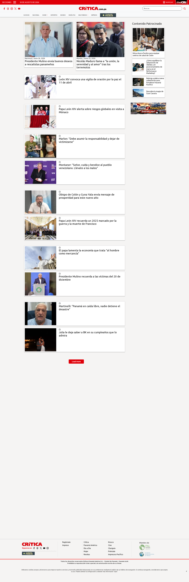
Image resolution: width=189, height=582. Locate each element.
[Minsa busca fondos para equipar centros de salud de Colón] (148, 39)
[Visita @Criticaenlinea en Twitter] (37, 548)
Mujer (86, 551)
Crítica (86, 542)
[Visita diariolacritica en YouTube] (44, 548)
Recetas (87, 554)
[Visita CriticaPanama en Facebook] (34, 548)
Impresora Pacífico (115, 554)
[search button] (184, 8)
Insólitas (72, 15)
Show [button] (44, 15)
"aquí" (115, 571)
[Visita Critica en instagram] (48, 548)
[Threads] (8, 8)
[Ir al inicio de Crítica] (93, 8)
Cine (110, 545)
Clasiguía (111, 548)
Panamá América (90, 545)
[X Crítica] (16, 8)
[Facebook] (4, 8)
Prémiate (111, 551)
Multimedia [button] (82, 15)
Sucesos (26, 15)
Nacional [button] (35, 15)
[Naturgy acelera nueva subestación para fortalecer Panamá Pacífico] (138, 82)
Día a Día (87, 548)
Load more (76, 362)
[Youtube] (19, 8)
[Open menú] (14, 2)
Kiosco (111, 542)
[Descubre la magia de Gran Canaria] (138, 93)
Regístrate (66, 542)
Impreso (94, 15)
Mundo (63, 15)
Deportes (54, 15)
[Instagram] (12, 8)
